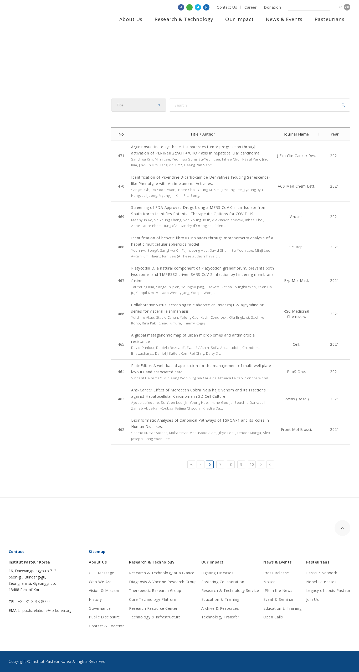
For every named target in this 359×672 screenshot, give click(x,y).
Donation (272, 7)
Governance (100, 608)
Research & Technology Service (230, 590)
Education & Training (220, 599)
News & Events (284, 19)
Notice (269, 581)
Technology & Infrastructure (155, 616)
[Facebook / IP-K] (181, 7)
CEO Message (101, 572)
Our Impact (239, 19)
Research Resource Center (153, 608)
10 (252, 464)
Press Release (276, 572)
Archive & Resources (220, 608)
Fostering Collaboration (222, 581)
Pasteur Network (321, 572)
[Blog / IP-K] (189, 7)
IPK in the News (278, 590)
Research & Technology (184, 19)
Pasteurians (330, 19)
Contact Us (227, 7)
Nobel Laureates (321, 581)
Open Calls (273, 616)
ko (340, 7)
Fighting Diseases (217, 572)
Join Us (312, 599)
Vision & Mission (104, 590)
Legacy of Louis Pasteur (328, 590)
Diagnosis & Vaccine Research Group (163, 581)
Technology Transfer (220, 616)
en (347, 7)
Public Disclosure (104, 616)
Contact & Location (107, 625)
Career (250, 7)
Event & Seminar (278, 599)
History (95, 599)
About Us (130, 19)
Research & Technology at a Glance (161, 572)
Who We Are (100, 581)
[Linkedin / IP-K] (206, 7)
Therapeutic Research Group (155, 590)
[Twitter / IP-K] (198, 7)
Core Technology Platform (153, 599)
